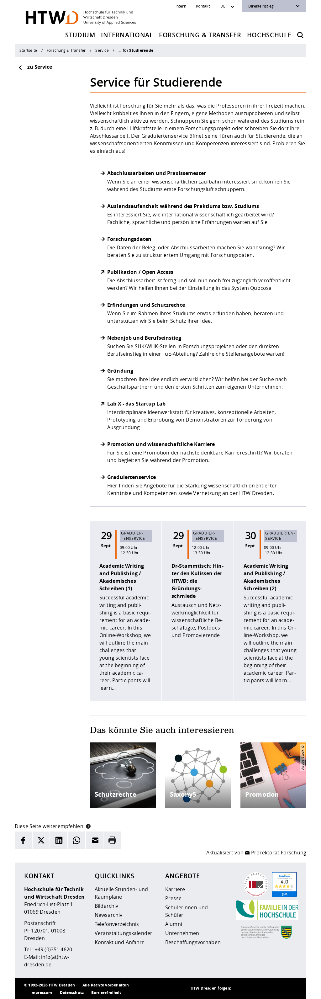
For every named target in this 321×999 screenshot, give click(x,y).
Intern (181, 5)
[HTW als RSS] (240, 988)
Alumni (173, 924)
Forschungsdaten (129, 239)
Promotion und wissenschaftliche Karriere (161, 444)
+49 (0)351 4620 (53, 949)
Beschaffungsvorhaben (193, 942)
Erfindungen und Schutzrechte (146, 304)
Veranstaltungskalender (123, 933)
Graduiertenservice (131, 477)
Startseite (28, 50)
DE (222, 5)
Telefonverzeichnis (117, 924)
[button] (88, 825)
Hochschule (269, 35)
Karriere (175, 889)
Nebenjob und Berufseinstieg (144, 337)
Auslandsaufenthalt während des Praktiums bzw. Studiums (183, 206)
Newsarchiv (108, 914)
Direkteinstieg (261, 5)
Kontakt (203, 5)
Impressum (41, 992)
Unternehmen (182, 933)
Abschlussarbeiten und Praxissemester (156, 173)
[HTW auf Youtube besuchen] (290, 988)
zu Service (39, 66)
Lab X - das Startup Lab (136, 403)
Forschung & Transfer (200, 35)
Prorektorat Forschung (278, 852)
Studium (80, 35)
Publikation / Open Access (140, 271)
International (127, 35)
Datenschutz (72, 992)
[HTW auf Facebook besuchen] (278, 988)
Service (102, 50)
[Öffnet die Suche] (300, 35)
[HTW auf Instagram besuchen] (253, 988)
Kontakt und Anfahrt (119, 942)
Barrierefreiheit (106, 992)
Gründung (120, 370)
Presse (173, 898)
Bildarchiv (106, 905)
